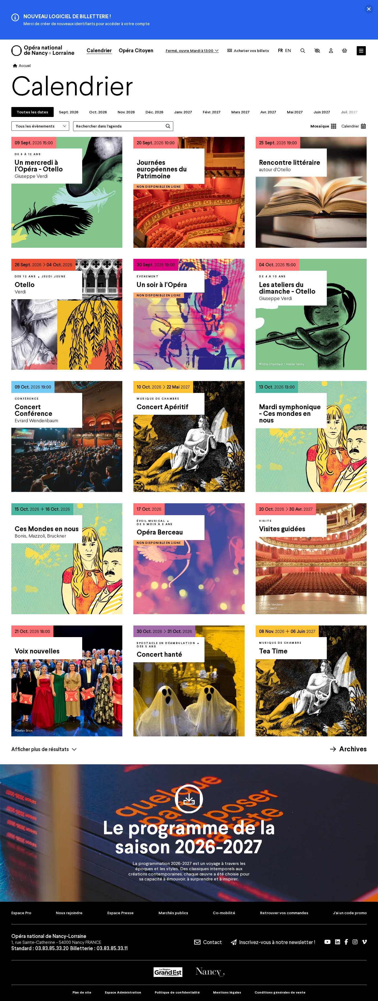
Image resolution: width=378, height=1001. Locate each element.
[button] (317, 50)
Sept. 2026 (68, 112)
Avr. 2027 (268, 112)
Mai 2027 (295, 112)
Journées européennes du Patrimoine (162, 169)
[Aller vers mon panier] (344, 50)
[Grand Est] (168, 972)
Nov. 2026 (126, 112)
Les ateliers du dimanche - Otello (287, 288)
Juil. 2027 (349, 112)
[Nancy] (210, 972)
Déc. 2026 (154, 112)
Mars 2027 (240, 112)
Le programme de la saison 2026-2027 (189, 837)
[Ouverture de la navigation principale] (361, 50)
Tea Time (273, 651)
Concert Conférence (33, 410)
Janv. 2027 (183, 112)
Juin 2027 (322, 112)
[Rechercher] (302, 51)
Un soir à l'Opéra (162, 284)
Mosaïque (319, 126)
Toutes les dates (32, 112)
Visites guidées (282, 528)
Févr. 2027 (212, 112)
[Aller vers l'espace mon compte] (331, 50)
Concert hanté (159, 654)
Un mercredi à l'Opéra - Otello (39, 166)
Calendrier (350, 126)
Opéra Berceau (160, 532)
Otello (25, 284)
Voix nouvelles (37, 651)
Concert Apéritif (162, 406)
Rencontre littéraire (289, 162)
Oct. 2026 (98, 112)
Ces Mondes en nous (47, 528)
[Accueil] (42, 50)
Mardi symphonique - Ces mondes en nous (290, 413)
